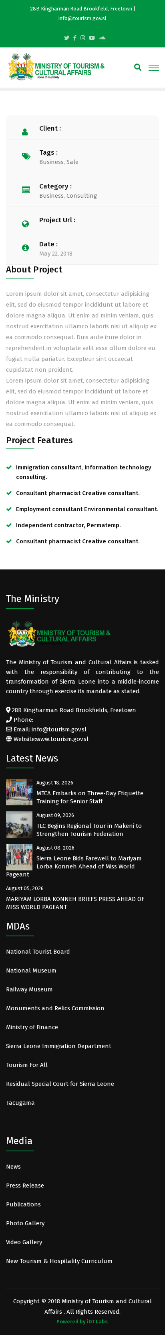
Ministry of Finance (32, 1027)
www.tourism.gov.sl (62, 739)
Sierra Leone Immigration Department (58, 1046)
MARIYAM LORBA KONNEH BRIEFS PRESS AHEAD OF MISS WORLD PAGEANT (75, 903)
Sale (72, 162)
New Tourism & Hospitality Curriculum (59, 1261)
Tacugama (21, 1102)
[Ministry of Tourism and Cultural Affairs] (56, 66)
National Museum (31, 970)
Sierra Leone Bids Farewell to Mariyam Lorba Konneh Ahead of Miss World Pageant (74, 866)
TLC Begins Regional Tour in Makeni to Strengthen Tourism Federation (89, 829)
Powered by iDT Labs (82, 1322)
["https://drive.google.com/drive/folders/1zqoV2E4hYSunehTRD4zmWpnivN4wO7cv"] (102, 38)
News (13, 1166)
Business (51, 162)
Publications (23, 1204)
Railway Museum (29, 989)
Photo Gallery (25, 1223)
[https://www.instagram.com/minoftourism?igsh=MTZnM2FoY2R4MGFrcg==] (82, 38)
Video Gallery (24, 1242)
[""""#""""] (74, 38)
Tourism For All (27, 1065)
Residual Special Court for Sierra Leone (60, 1083)
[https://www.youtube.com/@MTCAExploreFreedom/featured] (92, 38)
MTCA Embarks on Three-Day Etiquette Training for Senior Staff (89, 797)
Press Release (25, 1185)
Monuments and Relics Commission (55, 1008)
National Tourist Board (38, 951)
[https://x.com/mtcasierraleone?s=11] (66, 38)
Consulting (81, 195)
